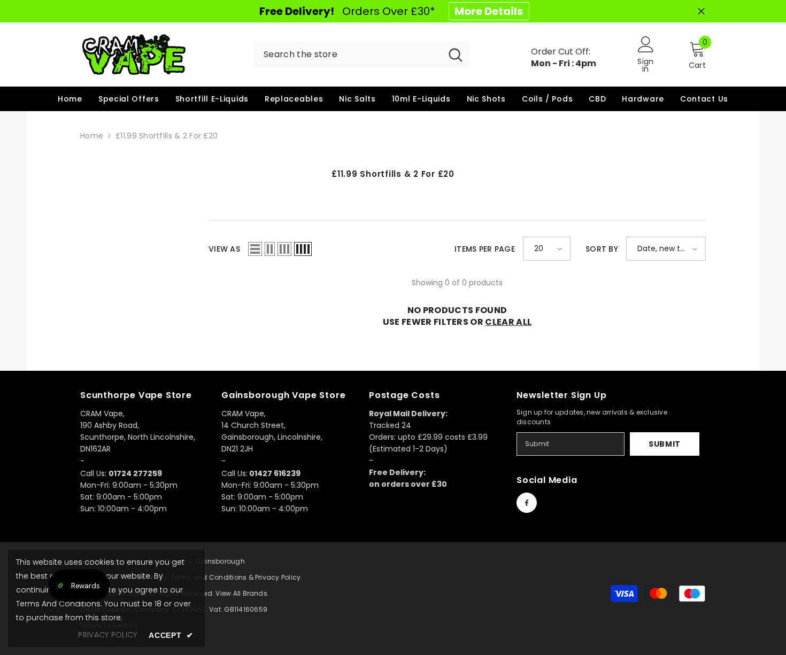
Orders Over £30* (391, 11)
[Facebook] (527, 503)
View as (224, 249)
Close (701, 11)
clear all (508, 322)
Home (91, 135)
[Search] (361, 54)
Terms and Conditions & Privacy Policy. (237, 577)
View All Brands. (242, 593)
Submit (665, 444)
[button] (255, 249)
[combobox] (348, 54)
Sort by (601, 249)
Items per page (484, 249)
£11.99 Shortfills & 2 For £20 (166, 135)
